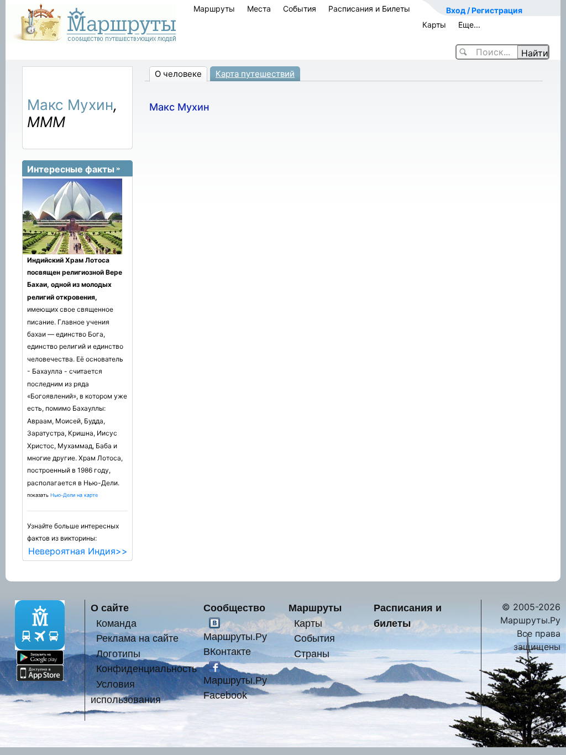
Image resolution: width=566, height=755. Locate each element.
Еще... (469, 24)
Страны (311, 653)
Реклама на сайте (137, 638)
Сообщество (234, 608)
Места (259, 8)
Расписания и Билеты (369, 8)
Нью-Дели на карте (74, 495)
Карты (434, 24)
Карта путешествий (255, 74)
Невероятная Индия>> (78, 551)
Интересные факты (70, 169)
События (299, 8)
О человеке (178, 74)
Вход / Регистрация (484, 10)
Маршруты (214, 8)
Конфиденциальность (146, 668)
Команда (116, 623)
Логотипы (118, 653)
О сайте (110, 608)
